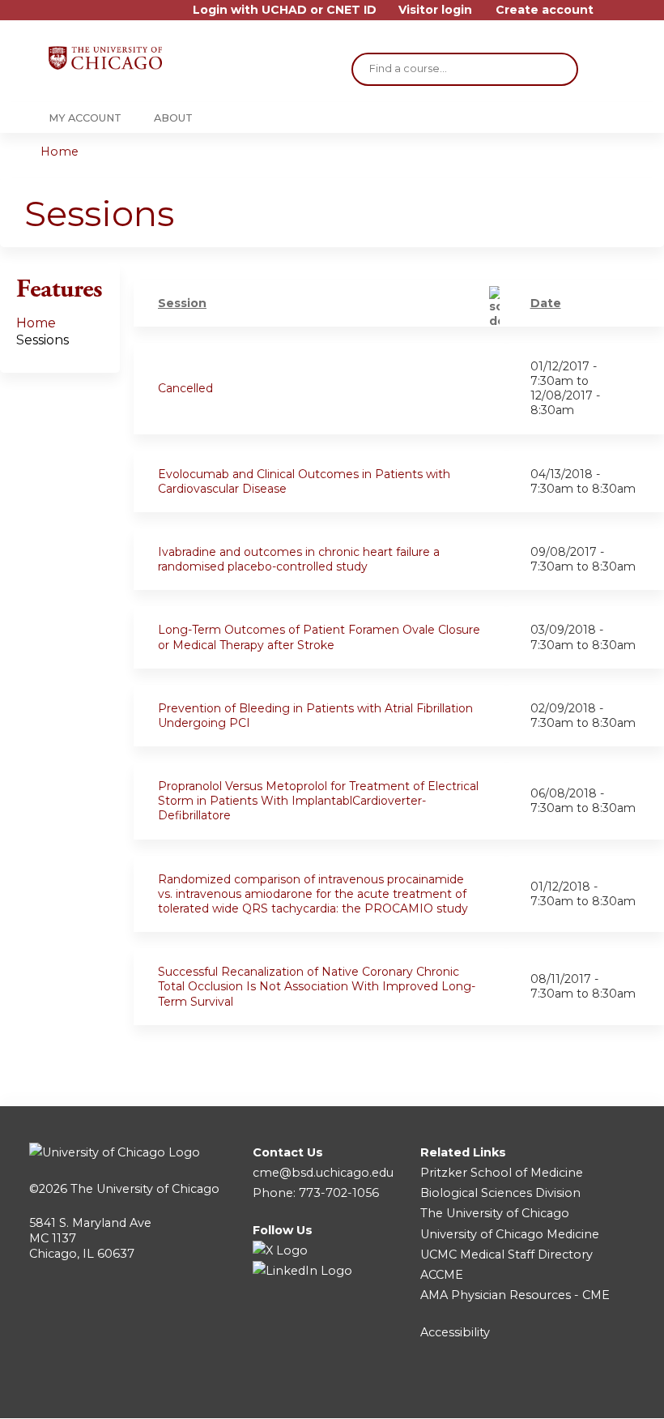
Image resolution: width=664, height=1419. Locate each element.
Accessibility (455, 1332)
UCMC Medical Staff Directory (506, 1254)
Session (182, 303)
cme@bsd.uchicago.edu (323, 1172)
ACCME (441, 1274)
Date (545, 303)
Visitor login (435, 10)
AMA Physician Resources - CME (515, 1295)
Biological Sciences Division (500, 1193)
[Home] (105, 57)
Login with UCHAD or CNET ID (285, 10)
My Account (85, 118)
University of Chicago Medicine (509, 1234)
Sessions (42, 340)
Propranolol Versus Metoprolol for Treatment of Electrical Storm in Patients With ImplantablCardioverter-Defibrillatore (318, 801)
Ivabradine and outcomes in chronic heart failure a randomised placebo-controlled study (299, 559)
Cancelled (185, 388)
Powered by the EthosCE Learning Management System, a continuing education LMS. (582, 1392)
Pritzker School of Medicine (501, 1172)
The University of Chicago (144, 1189)
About (173, 118)
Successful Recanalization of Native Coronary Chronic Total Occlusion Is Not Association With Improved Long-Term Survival (316, 986)
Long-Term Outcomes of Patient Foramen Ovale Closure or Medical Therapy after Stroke (319, 637)
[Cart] (610, 16)
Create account (545, 10)
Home (59, 151)
